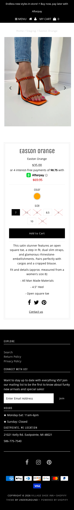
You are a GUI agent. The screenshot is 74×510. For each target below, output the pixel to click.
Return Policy (12, 356)
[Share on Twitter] (36, 303)
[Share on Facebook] (29, 303)
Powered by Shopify (54, 499)
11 (42, 221)
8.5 (47, 212)
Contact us (36, 312)
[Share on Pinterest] (44, 303)
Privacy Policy (12, 361)
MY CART (49, 19)
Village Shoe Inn (42, 495)
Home (20, 30)
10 (31, 221)
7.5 (26, 212)
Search (8, 352)
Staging (31, 30)
